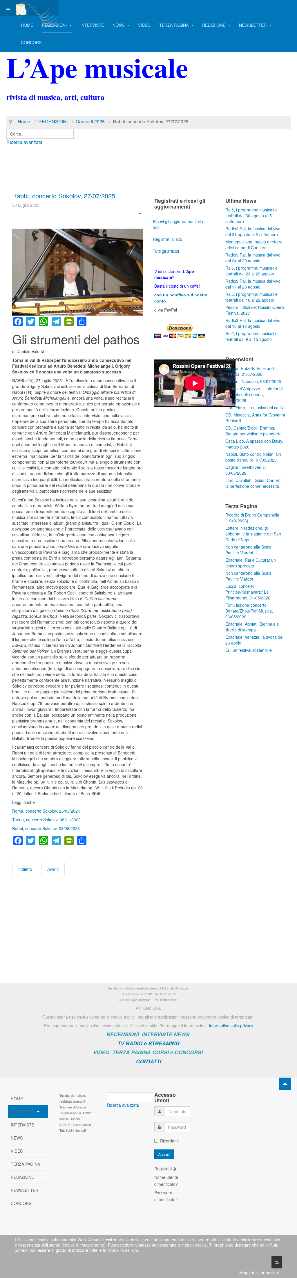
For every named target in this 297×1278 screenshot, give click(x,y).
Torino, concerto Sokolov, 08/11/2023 (46, 820)
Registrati (163, 1169)
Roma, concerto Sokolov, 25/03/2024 (46, 811)
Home (24, 121)
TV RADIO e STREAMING (148, 1043)
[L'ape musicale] (35, 8)
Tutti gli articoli (166, 251)
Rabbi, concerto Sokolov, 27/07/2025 (63, 195)
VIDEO (144, 25)
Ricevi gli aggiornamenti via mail (178, 224)
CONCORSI (32, 42)
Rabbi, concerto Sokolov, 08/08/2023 (46, 828)
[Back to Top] (285, 1084)
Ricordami (169, 1141)
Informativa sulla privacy (231, 1025)
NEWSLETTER (253, 25)
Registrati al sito (167, 239)
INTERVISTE (92, 25)
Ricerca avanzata (24, 142)
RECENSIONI (55, 25)
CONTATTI (148, 1061)
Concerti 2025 (90, 121)
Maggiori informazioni (259, 1272)
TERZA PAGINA (174, 25)
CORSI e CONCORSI (177, 1052)
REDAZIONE (214, 25)
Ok (277, 1262)
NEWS (119, 25)
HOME (27, 25)
